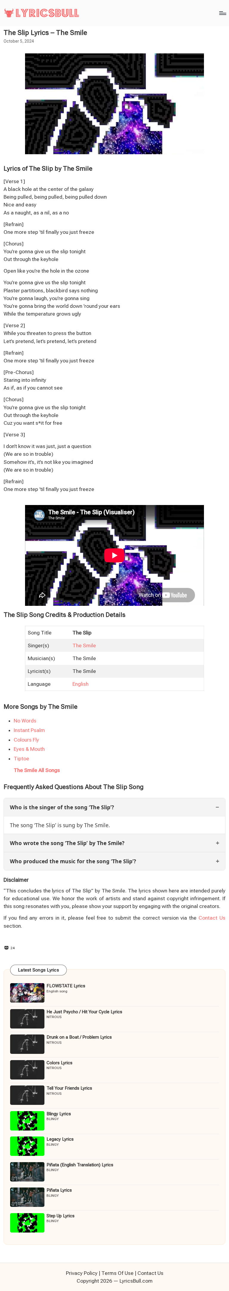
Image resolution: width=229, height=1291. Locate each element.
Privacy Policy (82, 1273)
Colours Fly (26, 740)
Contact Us (212, 918)
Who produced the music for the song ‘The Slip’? (73, 861)
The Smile (84, 645)
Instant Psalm (29, 730)
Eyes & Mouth (29, 749)
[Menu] (222, 13)
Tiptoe (21, 759)
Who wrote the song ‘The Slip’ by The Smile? (67, 843)
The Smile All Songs (37, 770)
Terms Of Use (117, 1273)
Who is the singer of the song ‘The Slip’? (62, 807)
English (80, 684)
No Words (25, 721)
